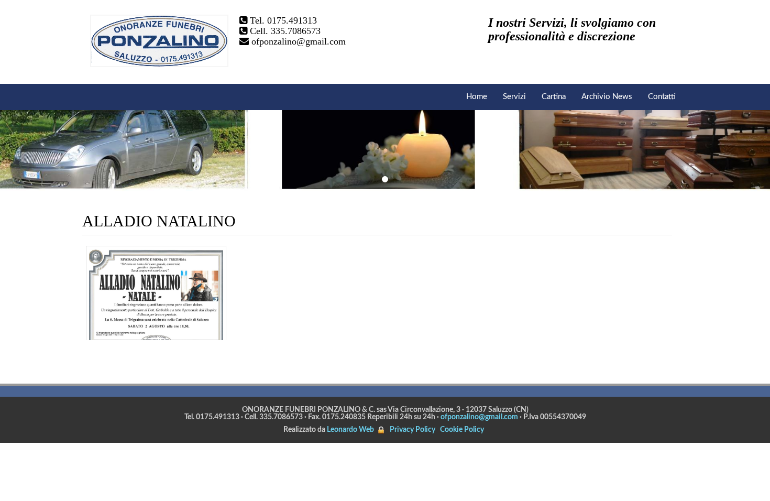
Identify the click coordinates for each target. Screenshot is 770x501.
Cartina (554, 97)
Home (476, 97)
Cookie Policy (462, 429)
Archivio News (606, 97)
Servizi (514, 97)
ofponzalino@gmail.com (298, 41)
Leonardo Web (350, 429)
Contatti (662, 97)
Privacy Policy (412, 429)
